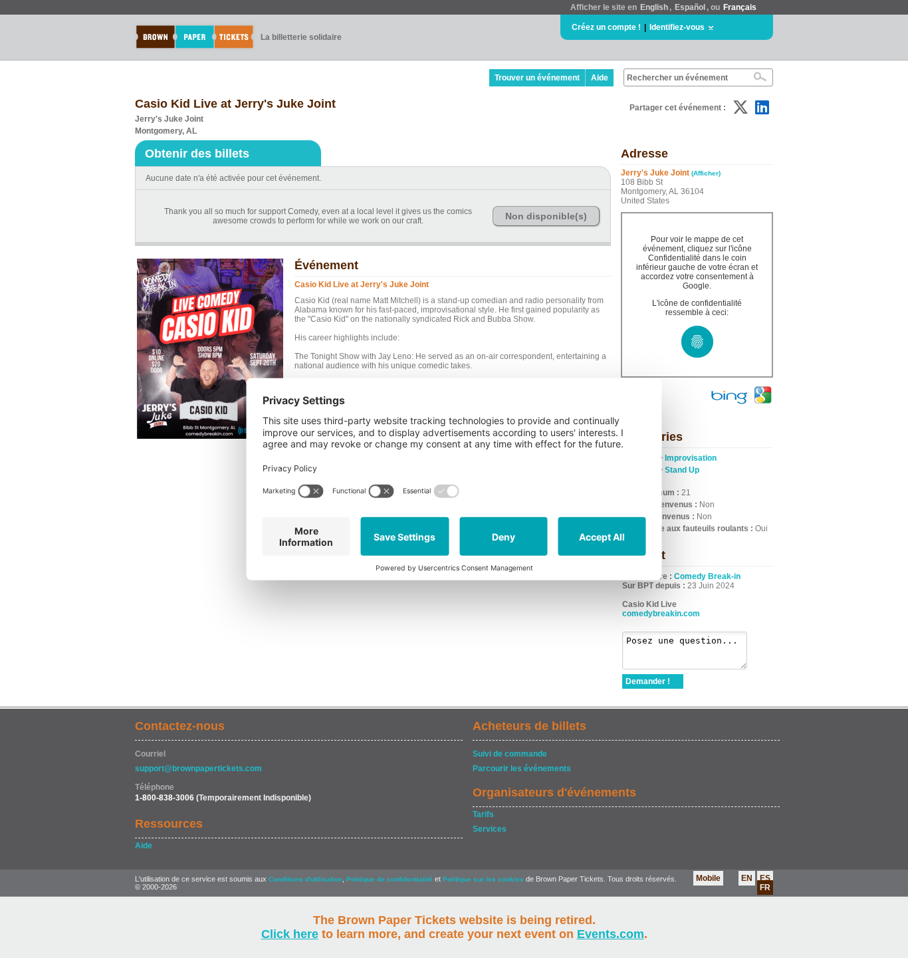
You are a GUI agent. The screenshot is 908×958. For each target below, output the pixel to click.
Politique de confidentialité (389, 879)
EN (746, 878)
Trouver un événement (537, 77)
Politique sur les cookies (484, 879)
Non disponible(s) (546, 216)
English (654, 7)
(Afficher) (706, 173)
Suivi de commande (510, 754)
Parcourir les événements (522, 768)
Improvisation (691, 458)
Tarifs (483, 814)
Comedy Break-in (707, 576)
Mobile (708, 878)
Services (490, 829)
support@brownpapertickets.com (198, 768)
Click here (289, 934)
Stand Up (682, 470)
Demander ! (647, 681)
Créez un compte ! (606, 27)
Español (690, 7)
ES (765, 878)
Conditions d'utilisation (305, 879)
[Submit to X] (740, 107)
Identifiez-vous (677, 27)
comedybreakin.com (661, 613)
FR (765, 887)
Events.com (610, 934)
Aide (599, 77)
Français (739, 7)
